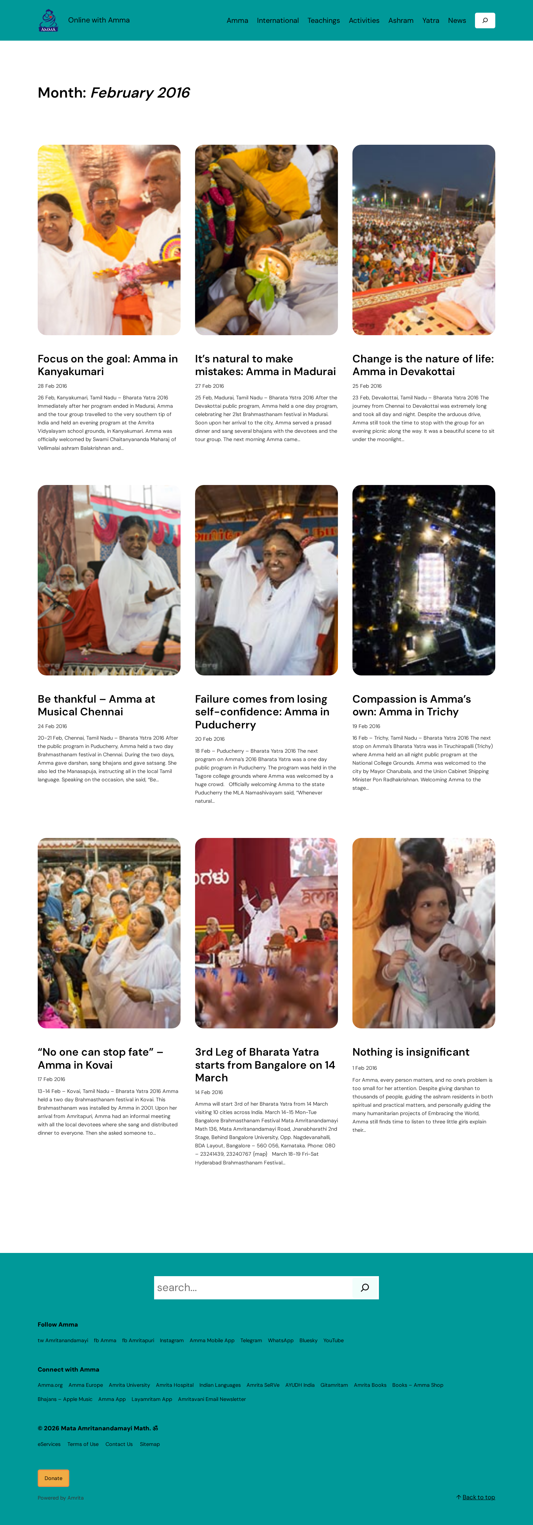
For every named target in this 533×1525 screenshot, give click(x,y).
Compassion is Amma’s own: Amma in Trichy (411, 706)
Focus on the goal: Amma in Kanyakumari (108, 365)
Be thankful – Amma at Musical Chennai (96, 706)
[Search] (364, 1288)
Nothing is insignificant (411, 1052)
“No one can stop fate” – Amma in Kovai (101, 1059)
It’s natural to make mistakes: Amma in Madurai (265, 365)
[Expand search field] (485, 20)
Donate (53, 1478)
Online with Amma (99, 20)
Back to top (479, 1497)
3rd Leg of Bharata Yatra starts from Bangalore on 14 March (265, 1065)
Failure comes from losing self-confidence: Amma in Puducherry (262, 712)
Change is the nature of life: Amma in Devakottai (423, 365)
